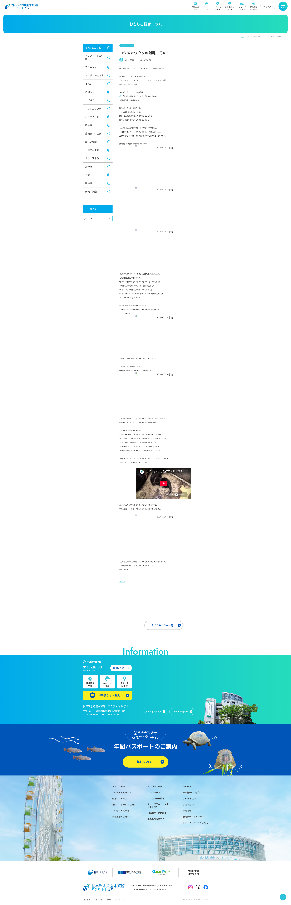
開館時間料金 (195, 8)
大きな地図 (153, 711)
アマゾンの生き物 (94, 75)
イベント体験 (206, 8)
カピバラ (89, 100)
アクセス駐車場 (217, 8)
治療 (87, 175)
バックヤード (92, 116)
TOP (242, 36)
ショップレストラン (242, 8)
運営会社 (86, 899)
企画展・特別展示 (94, 133)
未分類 (88, 166)
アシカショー (92, 67)
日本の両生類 (92, 150)
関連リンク (98, 899)
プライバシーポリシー (115, 899)
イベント (89, 83)
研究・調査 (91, 191)
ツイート (122, 582)
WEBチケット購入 (109, 695)
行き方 (181, 711)
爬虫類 (88, 183)
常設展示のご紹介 (229, 8)
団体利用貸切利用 (253, 8)
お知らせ (89, 92)
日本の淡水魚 (92, 158)
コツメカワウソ (93, 108)
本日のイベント (120, 667)
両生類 (88, 125)
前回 (120, 96)
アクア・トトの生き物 (95, 57)
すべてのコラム (93, 47)
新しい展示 (91, 141)
